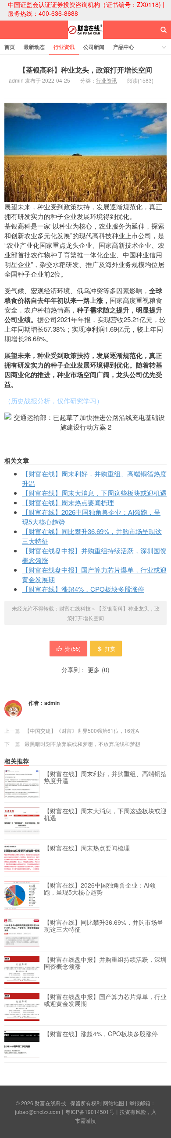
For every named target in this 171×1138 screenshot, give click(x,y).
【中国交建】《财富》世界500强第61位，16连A (82, 730)
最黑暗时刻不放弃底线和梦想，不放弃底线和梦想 (82, 743)
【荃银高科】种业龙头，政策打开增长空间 (85, 70)
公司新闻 (93, 47)
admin (52, 703)
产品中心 (123, 47)
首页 (9, 47)
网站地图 (113, 1103)
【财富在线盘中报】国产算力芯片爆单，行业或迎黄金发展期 (105, 1000)
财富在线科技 (85, 38)
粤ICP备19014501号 (89, 1111)
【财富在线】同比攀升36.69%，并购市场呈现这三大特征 (103, 926)
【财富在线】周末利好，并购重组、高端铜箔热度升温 (105, 777)
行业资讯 (64, 47)
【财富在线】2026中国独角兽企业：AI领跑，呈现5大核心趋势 (100, 888)
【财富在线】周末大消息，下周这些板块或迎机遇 (94, 492)
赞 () (72, 648)
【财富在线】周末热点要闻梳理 (68, 502)
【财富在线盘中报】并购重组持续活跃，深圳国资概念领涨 (105, 963)
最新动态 (34, 47)
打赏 (110, 648)
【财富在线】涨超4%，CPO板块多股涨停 (83, 588)
